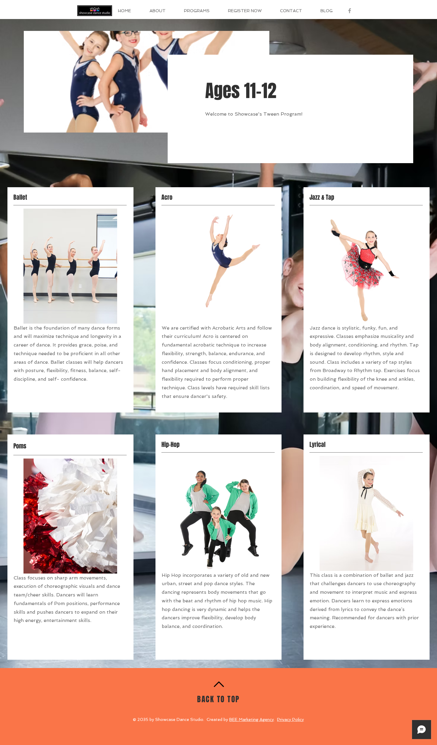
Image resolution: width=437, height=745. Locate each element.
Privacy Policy (290, 719)
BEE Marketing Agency (251, 719)
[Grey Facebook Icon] (349, 10)
